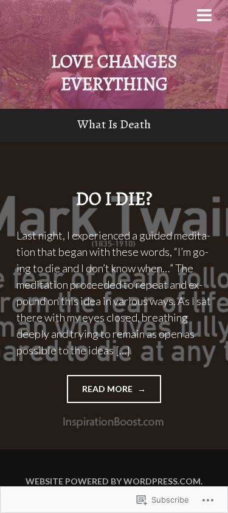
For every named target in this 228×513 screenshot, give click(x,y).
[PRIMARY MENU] (204, 16)
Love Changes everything (114, 73)
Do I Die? (114, 199)
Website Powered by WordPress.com (113, 481)
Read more (100, 393)
